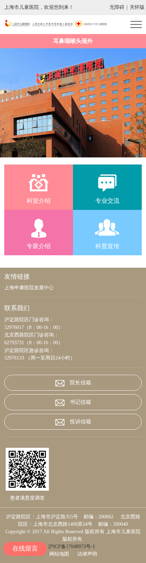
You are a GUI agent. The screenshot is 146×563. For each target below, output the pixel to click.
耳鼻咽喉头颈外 (73, 41)
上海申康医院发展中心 (29, 287)
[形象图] (73, 102)
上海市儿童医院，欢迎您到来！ (39, 7)
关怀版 (137, 7)
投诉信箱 (80, 421)
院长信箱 (80, 382)
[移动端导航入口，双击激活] (136, 24)
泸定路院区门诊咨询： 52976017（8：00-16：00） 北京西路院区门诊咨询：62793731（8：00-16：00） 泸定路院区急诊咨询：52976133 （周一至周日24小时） (39, 339)
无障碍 (117, 7)
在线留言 (25, 548)
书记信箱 (80, 402)
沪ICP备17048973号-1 (73, 546)
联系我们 (17, 308)
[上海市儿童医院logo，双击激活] (57, 24)
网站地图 (59, 554)
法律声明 (87, 554)
